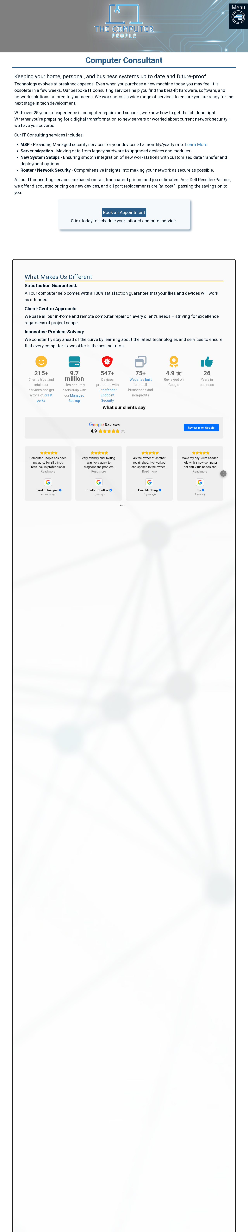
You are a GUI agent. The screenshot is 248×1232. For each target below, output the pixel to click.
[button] (25, 473)
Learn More (196, 144)
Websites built (141, 379)
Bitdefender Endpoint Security (107, 395)
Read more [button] (48, 471)
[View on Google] (48, 482)
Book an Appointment (124, 212)
